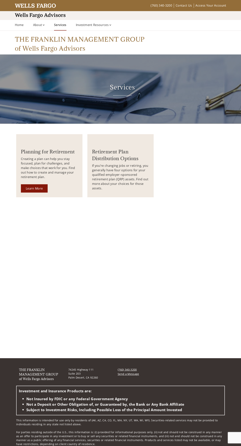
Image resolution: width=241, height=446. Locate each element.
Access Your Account (210, 5)
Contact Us (184, 5)
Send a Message (128, 374)
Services (60, 25)
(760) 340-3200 (161, 5)
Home (19, 25)
